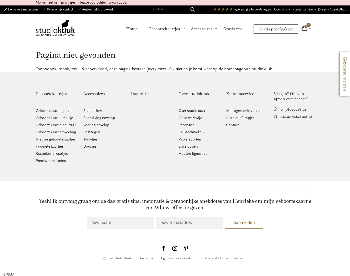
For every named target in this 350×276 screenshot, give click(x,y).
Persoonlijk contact (60, 9)
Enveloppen (188, 146)
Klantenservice (303, 9)
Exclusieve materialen (23, 9)
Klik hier (175, 69)
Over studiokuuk (192, 111)
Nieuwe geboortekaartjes (56, 139)
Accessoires (201, 28)
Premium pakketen (51, 161)
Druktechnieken (191, 132)
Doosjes (89, 146)
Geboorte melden (345, 74)
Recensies (187, 125)
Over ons (280, 9)
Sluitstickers (93, 111)
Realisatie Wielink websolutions (222, 258)
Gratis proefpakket (276, 29)
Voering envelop (96, 125)
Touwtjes (90, 139)
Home (132, 28)
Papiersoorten (190, 139)
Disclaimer (146, 258)
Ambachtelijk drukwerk (98, 9)
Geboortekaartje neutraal (56, 125)
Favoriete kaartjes (50, 146)
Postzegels (91, 132)
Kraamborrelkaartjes (52, 153)
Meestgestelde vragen (243, 111)
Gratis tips (233, 28)
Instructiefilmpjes (240, 118)
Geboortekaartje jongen (55, 111)
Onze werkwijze (191, 118)
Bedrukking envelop (99, 118)
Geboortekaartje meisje (54, 118)
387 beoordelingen (258, 9)
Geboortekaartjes (164, 28)
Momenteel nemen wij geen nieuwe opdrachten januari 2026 (81, 2)
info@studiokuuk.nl (296, 117)
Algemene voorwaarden (177, 258)
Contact (232, 125)
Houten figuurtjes (193, 153)
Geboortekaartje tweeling (56, 132)
